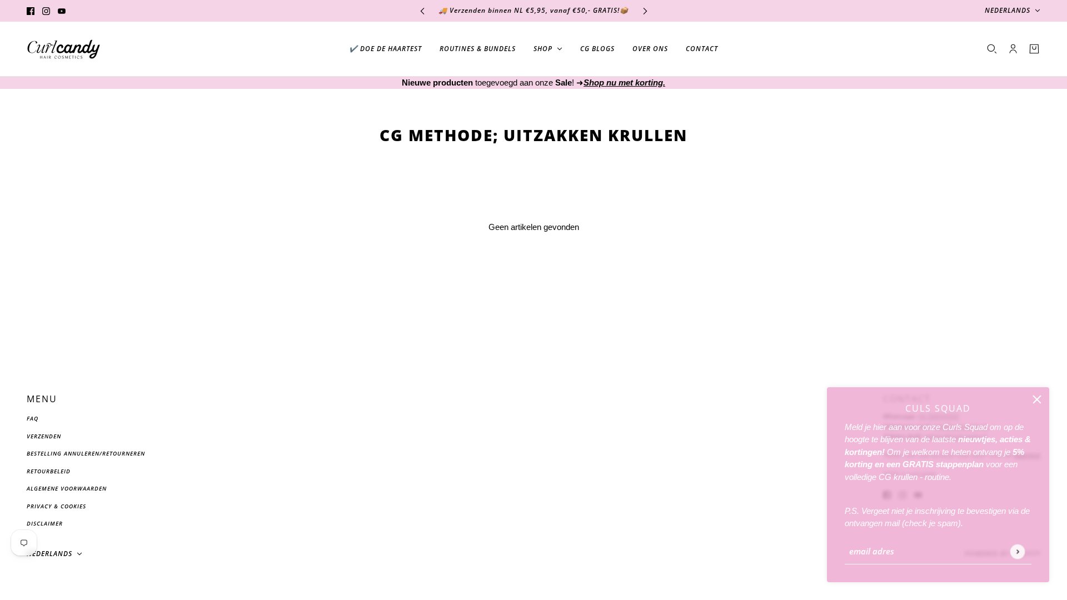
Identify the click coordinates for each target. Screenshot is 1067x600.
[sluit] (1037, 399)
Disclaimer (45, 523)
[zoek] (992, 49)
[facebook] (30, 11)
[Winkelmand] (1034, 49)
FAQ (32, 418)
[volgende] (645, 10)
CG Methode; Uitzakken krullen (533, 134)
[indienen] (1017, 551)
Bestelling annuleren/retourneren (86, 453)
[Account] (1013, 49)
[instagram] (46, 11)
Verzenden (44, 436)
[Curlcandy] (64, 49)
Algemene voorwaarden (67, 488)
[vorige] (422, 10)
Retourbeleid (49, 471)
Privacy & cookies (56, 506)
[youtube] (61, 11)
